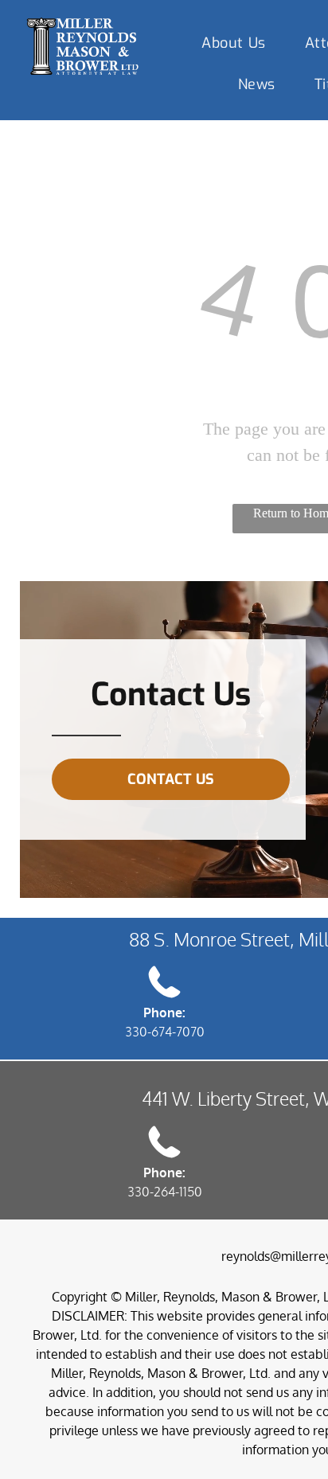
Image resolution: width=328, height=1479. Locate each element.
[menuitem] (239, 43)
